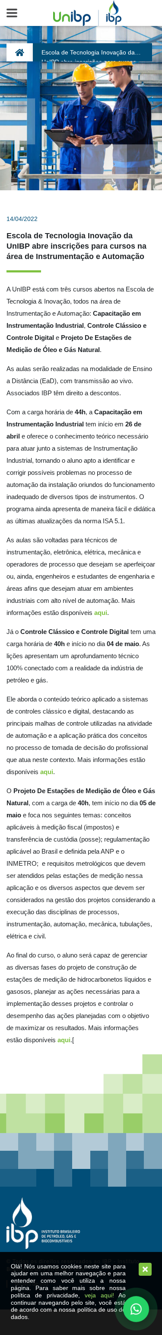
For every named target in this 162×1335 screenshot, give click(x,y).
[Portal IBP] (43, 1223)
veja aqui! (99, 1295)
